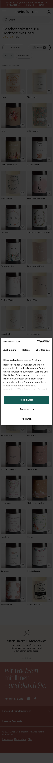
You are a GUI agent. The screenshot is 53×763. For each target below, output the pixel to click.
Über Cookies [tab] (42, 350)
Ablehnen (27, 418)
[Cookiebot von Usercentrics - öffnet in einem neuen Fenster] (37, 342)
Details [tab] (26, 350)
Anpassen (25, 409)
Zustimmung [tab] (9, 350)
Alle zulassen (26, 399)
